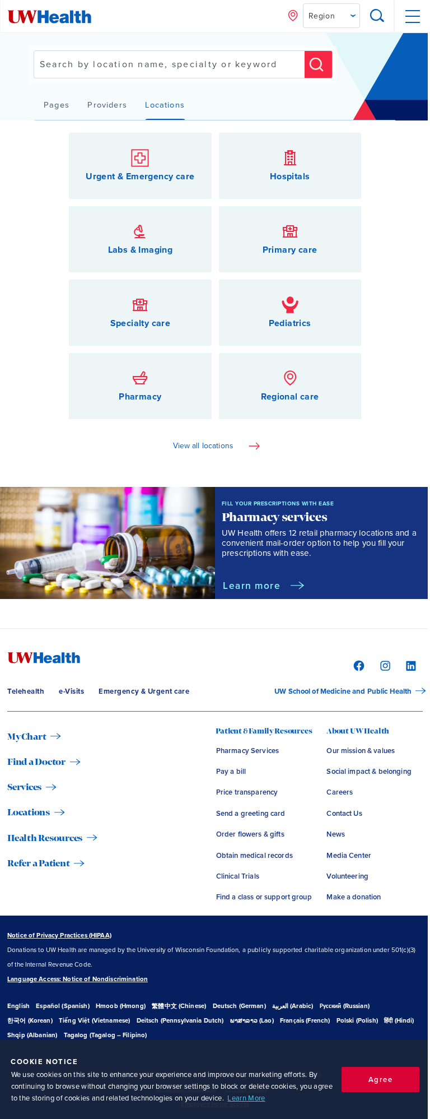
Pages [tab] (56, 105)
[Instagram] (384, 664)
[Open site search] (377, 16)
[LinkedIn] (409, 664)
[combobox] (169, 64)
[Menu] (412, 16)
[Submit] (318, 64)
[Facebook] (357, 664)
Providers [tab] (107, 105)
